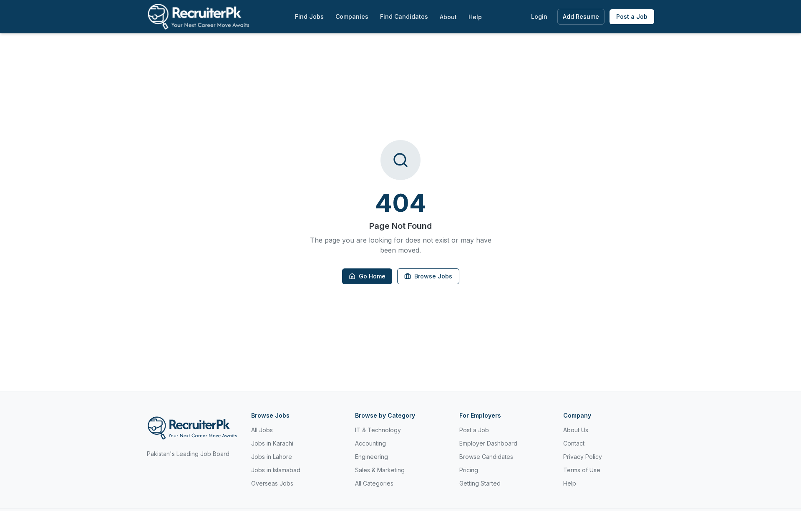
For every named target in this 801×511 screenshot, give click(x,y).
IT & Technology (378, 429)
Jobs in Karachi (272, 443)
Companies (351, 16)
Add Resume (581, 16)
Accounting (370, 443)
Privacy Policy (582, 456)
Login (539, 16)
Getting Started (480, 483)
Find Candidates (404, 16)
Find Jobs (309, 16)
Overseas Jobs (272, 483)
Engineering (371, 456)
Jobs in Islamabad (275, 469)
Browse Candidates (486, 456)
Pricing (468, 469)
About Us (575, 429)
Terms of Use (581, 469)
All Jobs (262, 429)
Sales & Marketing (380, 469)
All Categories (374, 483)
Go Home (372, 276)
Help (475, 16)
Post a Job (631, 16)
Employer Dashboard (488, 443)
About (448, 16)
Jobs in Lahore (271, 456)
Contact (573, 443)
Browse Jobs (433, 276)
